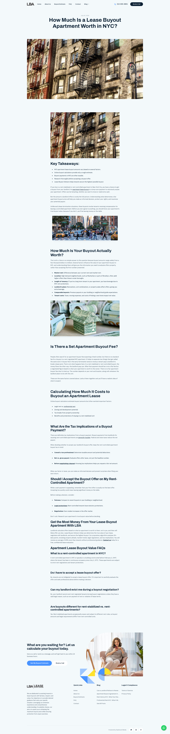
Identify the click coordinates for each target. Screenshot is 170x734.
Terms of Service (127, 690)
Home (39, 4)
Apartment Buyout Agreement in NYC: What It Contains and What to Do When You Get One (108, 694)
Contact (78, 4)
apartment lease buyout (81, 189)
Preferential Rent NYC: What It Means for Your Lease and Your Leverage (108, 700)
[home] (30, 4)
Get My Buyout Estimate (39, 663)
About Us (48, 4)
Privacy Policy (126, 694)
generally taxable (84, 438)
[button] (87, 4)
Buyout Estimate (59, 4)
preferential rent (69, 406)
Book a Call (136, 4)
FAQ (70, 4)
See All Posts (101, 703)
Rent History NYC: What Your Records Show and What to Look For (108, 697)
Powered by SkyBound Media (117, 730)
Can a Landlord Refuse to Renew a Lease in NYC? (108, 690)
